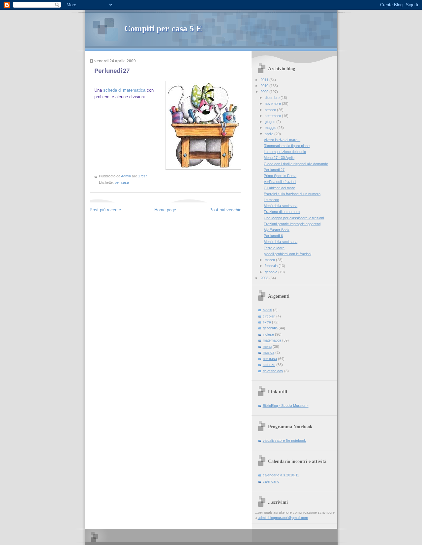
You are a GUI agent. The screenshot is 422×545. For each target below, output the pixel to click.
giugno (270, 122)
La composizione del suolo (285, 152)
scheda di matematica (124, 90)
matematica (272, 340)
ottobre (271, 110)
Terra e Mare (274, 248)
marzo (270, 260)
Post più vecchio (225, 209)
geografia (270, 328)
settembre (273, 116)
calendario (271, 481)
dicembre (273, 98)
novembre (273, 104)
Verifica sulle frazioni (280, 182)
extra (267, 322)
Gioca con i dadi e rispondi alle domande (296, 164)
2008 (264, 278)
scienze (269, 365)
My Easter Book (276, 230)
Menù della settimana (280, 206)
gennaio (271, 272)
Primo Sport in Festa (280, 176)
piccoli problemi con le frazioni (287, 254)
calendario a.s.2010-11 (281, 475)
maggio (271, 128)
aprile (269, 134)
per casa (122, 182)
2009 (264, 92)
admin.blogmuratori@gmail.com (283, 518)
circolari (269, 316)
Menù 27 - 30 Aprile (279, 158)
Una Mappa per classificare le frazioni (294, 218)
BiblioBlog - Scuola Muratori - (286, 406)
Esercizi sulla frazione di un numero (292, 194)
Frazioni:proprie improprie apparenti (292, 224)
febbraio (272, 266)
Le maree (271, 200)
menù (267, 346)
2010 (264, 86)
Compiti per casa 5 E (163, 28)
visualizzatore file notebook (284, 440)
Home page (165, 209)
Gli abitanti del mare (279, 188)
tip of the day (273, 371)
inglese (268, 334)
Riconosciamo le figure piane (287, 146)
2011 (264, 80)
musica (268, 352)
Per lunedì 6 (273, 236)
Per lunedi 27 (274, 170)
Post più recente (105, 209)
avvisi (267, 310)
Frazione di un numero (282, 212)
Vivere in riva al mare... (282, 140)
